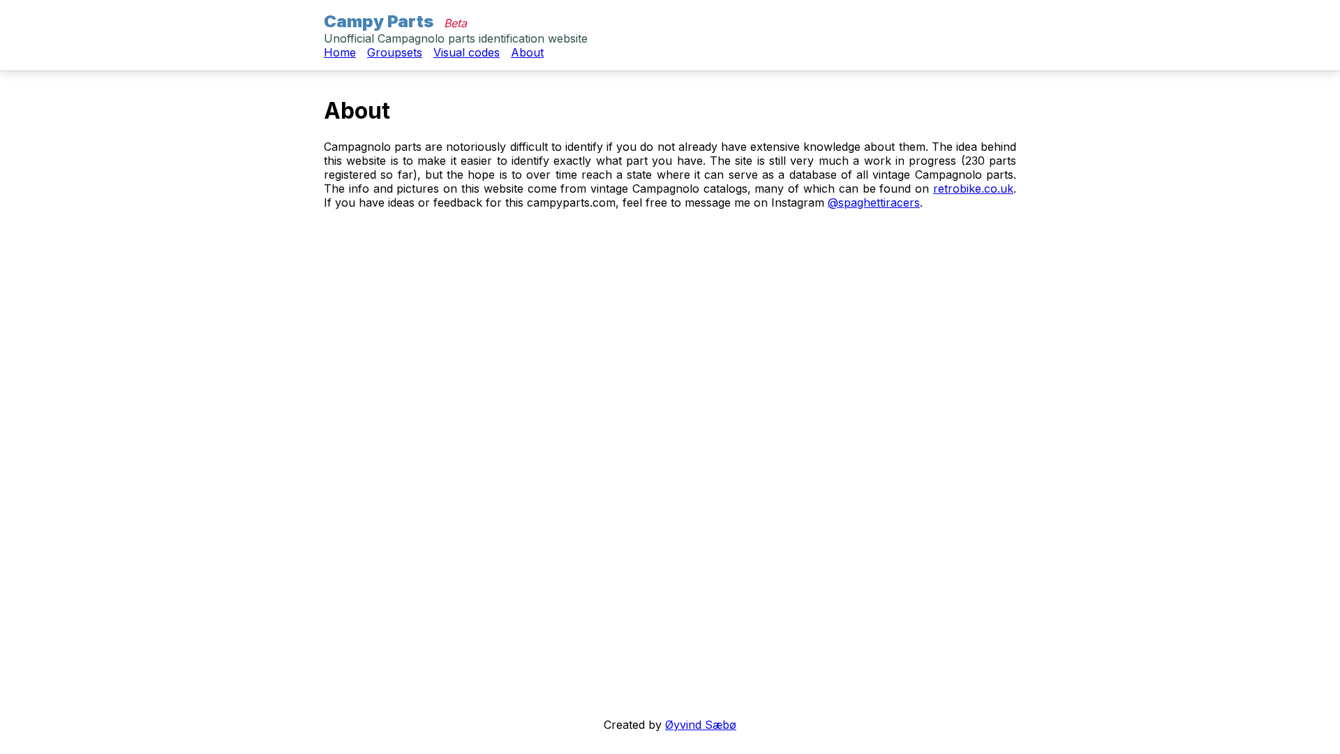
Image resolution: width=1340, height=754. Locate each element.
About (527, 52)
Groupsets (394, 52)
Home (340, 52)
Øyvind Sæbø (700, 725)
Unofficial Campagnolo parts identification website (456, 38)
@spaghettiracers (874, 202)
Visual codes (466, 52)
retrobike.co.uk (973, 188)
